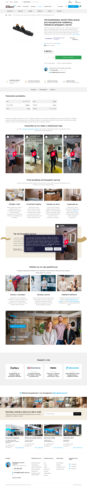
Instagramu (31, 129)
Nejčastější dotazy (35, 462)
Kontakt (46, 475)
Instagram (73, 464)
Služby (19, 6)
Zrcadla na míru (60, 469)
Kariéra (45, 467)
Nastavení (29, 249)
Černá (54, 101)
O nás (7, 2)
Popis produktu (43, 89)
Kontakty (16, 2)
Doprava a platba (35, 469)
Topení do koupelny (67, 63)
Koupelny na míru (60, 467)
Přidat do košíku (68, 57)
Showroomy (48, 6)
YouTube (24, 129)
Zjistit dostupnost (75, 38)
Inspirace (26, 6)
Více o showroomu (19, 447)
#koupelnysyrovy (60, 393)
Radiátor (28, 105)
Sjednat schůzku (73, 7)
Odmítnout (49, 249)
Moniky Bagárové (70, 299)
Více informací (76, 34)
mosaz (54, 105)
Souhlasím (57, 249)
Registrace (78, 2)
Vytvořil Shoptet (78, 484)
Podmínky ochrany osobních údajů (35, 473)
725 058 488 (27, 2)
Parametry (33, 89)
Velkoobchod (34, 471)
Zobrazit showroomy (18, 326)
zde (45, 241)
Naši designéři (47, 473)
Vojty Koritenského (74, 301)
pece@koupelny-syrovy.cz (57, 72)
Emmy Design (51, 63)
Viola (28, 108)
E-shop (40, 6)
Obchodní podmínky (36, 467)
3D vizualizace (59, 462)
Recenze (33, 6)
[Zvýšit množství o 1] (51, 57)
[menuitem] (11, 11)
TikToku (37, 129)
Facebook (73, 466)
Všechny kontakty (16, 477)
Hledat (66, 6)
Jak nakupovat (34, 465)
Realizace (58, 465)
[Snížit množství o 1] (46, 57)
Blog (11, 2)
